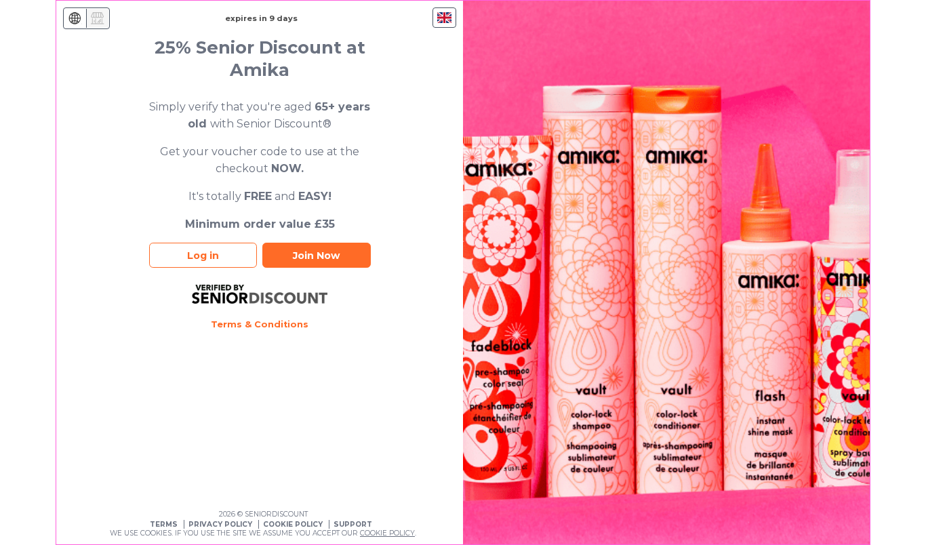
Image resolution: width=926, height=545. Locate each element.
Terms (164, 524)
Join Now (316, 255)
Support (353, 524)
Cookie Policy (293, 524)
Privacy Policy (220, 524)
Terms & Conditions (259, 324)
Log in (203, 255)
